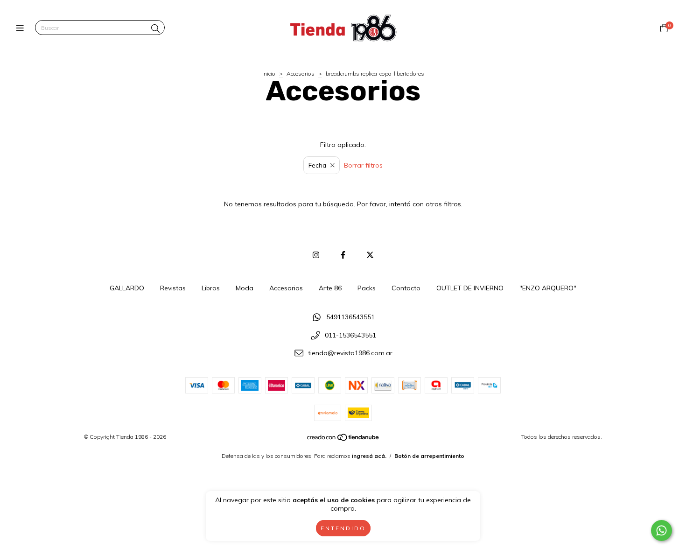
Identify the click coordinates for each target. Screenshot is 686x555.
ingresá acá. (369, 455)
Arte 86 (330, 288)
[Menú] (22, 28)
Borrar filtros (363, 165)
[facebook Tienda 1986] (343, 254)
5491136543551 (350, 317)
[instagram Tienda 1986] (316, 254)
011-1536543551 (350, 335)
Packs (366, 288)
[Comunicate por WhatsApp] (661, 530)
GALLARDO (127, 288)
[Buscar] (155, 29)
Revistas (173, 288)
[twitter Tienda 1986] (370, 254)
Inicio (268, 73)
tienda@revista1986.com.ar (350, 353)
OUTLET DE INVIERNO (470, 288)
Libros (211, 288)
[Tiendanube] (343, 439)
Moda (244, 288)
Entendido (343, 528)
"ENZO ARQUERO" (547, 288)
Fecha (317, 165)
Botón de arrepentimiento (429, 455)
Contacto (406, 288)
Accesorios (301, 73)
